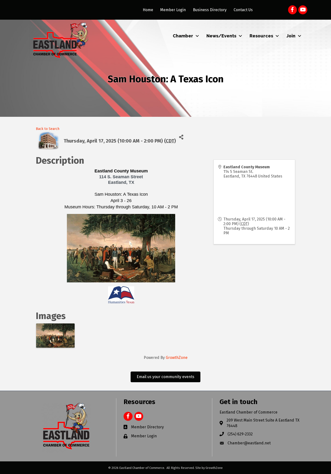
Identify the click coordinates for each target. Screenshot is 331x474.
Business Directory (210, 10)
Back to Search (47, 129)
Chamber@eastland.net (249, 443)
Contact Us (243, 10)
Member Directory (147, 427)
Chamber (183, 35)
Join (290, 35)
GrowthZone (177, 357)
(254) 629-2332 (240, 434)
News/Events (221, 35)
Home (148, 10)
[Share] (181, 137)
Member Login (173, 10)
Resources (261, 35)
